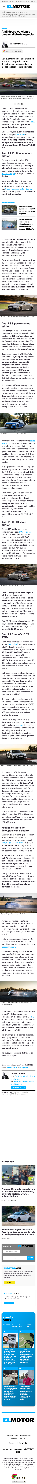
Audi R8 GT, (13, 644)
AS (24, 1325)
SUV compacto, (26, 532)
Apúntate (9, 1282)
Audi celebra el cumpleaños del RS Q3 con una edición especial (27, 210)
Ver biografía (16, 1087)
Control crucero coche (23, 1)
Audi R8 (19, 1092)
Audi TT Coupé (8, 173)
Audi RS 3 (25, 1092)
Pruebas (4, 28)
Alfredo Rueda (18, 43)
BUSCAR (9, 1303)
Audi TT (11, 1094)
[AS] (11, 1449)
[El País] (5, 1449)
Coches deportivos (7, 1096)
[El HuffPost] (28, 1449)
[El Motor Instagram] (20, 1443)
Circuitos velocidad (20, 1094)
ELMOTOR (6, 1325)
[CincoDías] (17, 1449)
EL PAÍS (20, 1325)
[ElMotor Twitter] (17, 1443)
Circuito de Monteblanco (12, 843)
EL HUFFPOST (14, 1325)
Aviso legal (11, 1433)
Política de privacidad (22, 1433)
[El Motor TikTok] (23, 1443)
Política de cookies (25, 1435)
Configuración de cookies (12, 1435)
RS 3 (32, 1017)
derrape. (19, 725)
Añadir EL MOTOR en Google (13, 51)
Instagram (23, 1067)
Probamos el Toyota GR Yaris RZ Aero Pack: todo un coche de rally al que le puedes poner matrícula (18, 1232)
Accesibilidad (14, 1438)
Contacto (22, 1438)
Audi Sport (20, 134)
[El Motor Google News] (26, 1443)
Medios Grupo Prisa (18, 1481)
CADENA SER (29, 1325)
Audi (33, 121)
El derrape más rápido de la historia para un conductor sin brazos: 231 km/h (26, 224)
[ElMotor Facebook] (14, 1443)
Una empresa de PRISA (18, 1477)
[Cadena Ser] (18, 1452)
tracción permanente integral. (18, 189)
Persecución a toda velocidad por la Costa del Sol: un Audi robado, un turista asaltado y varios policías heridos (18, 1192)
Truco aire (12, 1)
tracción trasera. (9, 947)
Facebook (11, 1067)
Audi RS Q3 (5, 1094)
